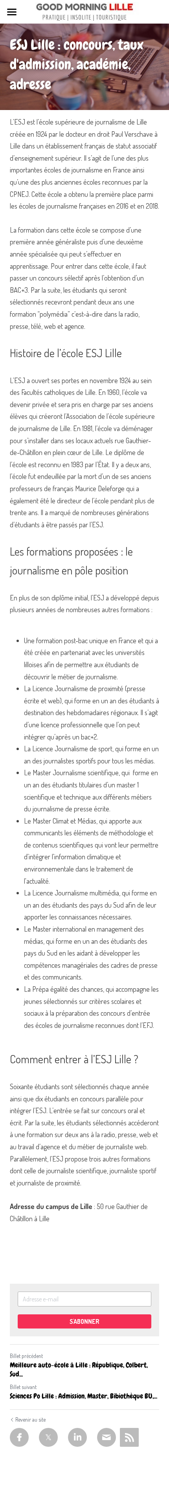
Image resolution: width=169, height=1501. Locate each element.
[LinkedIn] (77, 1437)
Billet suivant (23, 1387)
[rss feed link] (129, 1437)
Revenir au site (30, 1419)
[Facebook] (19, 1437)
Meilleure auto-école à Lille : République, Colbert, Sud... (79, 1369)
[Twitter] (48, 1437)
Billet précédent (26, 1355)
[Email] (106, 1437)
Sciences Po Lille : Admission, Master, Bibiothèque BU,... (83, 1396)
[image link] (84, 11)
